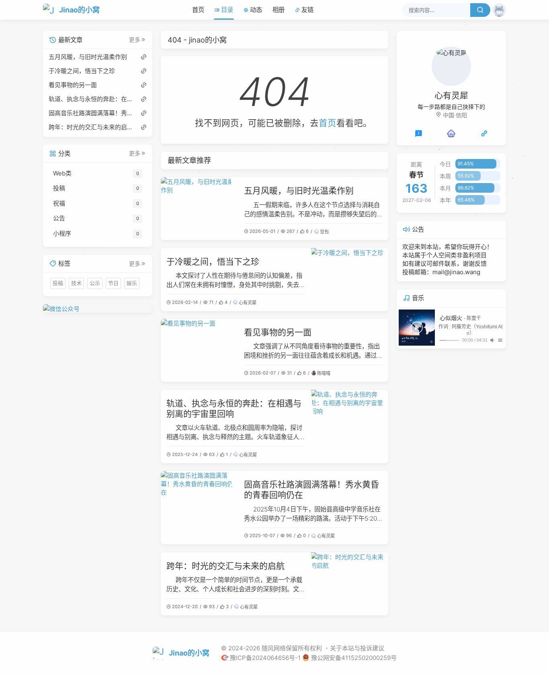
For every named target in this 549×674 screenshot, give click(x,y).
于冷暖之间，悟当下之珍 (212, 262)
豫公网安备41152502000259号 (354, 658)
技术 (76, 283)
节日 (113, 283)
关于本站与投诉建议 (357, 648)
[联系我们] (418, 133)
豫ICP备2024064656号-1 (266, 658)
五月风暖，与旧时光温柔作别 (299, 190)
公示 (95, 283)
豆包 (324, 231)
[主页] (451, 133)
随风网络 (274, 648)
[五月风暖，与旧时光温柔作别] (199, 208)
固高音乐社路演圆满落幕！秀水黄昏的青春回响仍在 (90, 112)
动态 (256, 10)
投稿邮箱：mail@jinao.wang (441, 272)
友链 (307, 10)
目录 (227, 10)
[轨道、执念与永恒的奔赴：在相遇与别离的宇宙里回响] (349, 426)
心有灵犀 (247, 302)
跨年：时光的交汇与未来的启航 (225, 566)
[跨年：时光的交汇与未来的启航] (349, 583)
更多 (134, 40)
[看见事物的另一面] (199, 350)
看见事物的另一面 (277, 332)
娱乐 (132, 283)
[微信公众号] (97, 308)
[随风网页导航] (484, 133)
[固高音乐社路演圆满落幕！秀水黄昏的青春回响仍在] (199, 507)
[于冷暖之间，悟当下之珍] (349, 279)
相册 (278, 10)
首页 (198, 10)
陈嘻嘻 (323, 373)
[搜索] (480, 10)
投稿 (58, 283)
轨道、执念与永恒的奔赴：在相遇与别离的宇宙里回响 (90, 98)
